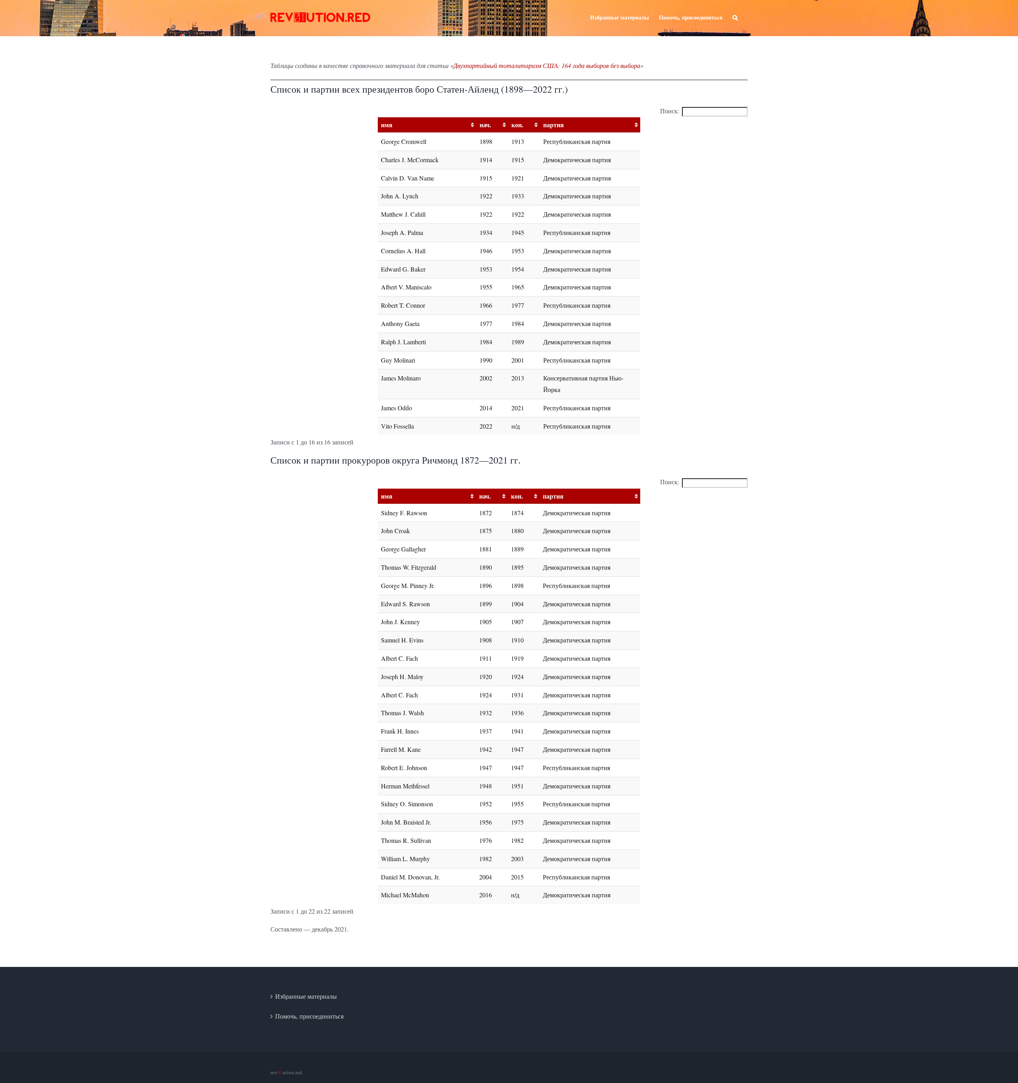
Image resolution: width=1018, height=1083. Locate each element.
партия (553, 124)
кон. (517, 124)
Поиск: (669, 111)
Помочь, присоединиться (309, 1016)
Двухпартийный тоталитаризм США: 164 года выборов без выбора (546, 65)
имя (386, 124)
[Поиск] (735, 16)
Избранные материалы (306, 996)
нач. (485, 124)
